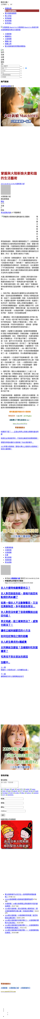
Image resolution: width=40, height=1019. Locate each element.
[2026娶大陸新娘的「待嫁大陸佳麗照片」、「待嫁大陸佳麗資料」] (20, 769)
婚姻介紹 (8, 41)
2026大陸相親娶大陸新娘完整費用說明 (19, 899)
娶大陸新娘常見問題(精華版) (15, 46)
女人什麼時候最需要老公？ (15, 588)
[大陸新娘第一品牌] (20, 126)
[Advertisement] (20, 148)
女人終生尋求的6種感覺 (14, 642)
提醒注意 (8, 44)
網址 (2, 807)
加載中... (5, 662)
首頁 (2, 86)
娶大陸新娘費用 (10, 13)
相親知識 (8, 8)
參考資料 (8, 23)
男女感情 (7, 86)
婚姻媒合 (8, 36)
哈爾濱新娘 (9, 547)
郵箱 (2, 803)
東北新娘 (8, 557)
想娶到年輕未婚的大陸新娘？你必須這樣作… (17, 442)
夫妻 (6, 555)
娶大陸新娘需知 (10, 11)
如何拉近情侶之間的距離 (14, 636)
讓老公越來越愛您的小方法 (15, 630)
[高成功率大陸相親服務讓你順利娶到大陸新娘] (17, 848)
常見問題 (8, 21)
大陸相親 (8, 39)
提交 (3, 815)
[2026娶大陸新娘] (20, 542)
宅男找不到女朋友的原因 (14, 656)
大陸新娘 (8, 34)
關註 (2, 201)
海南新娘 (8, 560)
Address (4, 811)
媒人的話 (8, 16)
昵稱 (2, 799)
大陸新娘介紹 (15, 578)
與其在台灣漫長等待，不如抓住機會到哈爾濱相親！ (20, 438)
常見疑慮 (8, 18)
